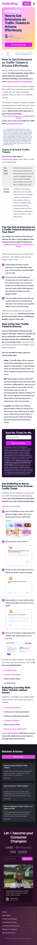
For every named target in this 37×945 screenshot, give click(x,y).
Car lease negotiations (12, 720)
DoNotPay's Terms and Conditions (13, 448)
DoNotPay (10, 3)
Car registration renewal (12, 707)
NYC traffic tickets (10, 670)
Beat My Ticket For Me (18, 44)
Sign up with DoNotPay (10, 733)
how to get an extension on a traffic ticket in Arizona (18, 117)
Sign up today (27, 858)
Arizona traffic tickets (10, 159)
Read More (7, 778)
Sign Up (26, 3)
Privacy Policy (27, 448)
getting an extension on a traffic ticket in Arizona (18, 245)
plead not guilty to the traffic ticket (20, 81)
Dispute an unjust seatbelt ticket (15, 729)
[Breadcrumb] (3, 54)
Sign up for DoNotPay (18, 443)
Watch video (10, 885)
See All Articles (18, 757)
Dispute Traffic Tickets (12, 11)
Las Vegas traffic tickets (12, 674)
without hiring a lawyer (14, 123)
